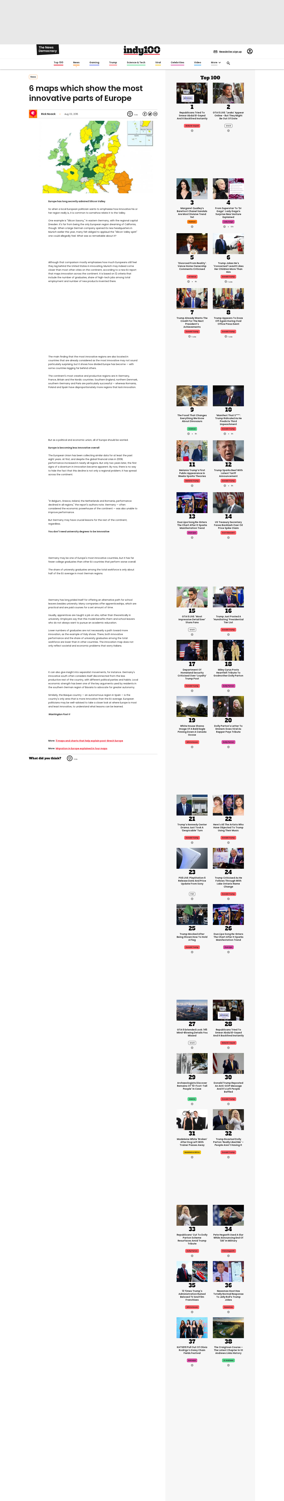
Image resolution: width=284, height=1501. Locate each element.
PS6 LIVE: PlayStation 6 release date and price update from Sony (192, 880)
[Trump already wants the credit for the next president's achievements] (192, 298)
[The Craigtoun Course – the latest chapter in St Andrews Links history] (228, 1327)
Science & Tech (136, 62)
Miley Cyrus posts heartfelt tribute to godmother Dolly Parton (228, 672)
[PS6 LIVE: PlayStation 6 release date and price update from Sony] (192, 858)
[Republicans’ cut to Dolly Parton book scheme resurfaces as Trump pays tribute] (192, 1215)
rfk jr (192, 1456)
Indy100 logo (142, 50)
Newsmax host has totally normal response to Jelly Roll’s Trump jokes (228, 1295)
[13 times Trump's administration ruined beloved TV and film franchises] (192, 1271)
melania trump (192, 481)
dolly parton (228, 686)
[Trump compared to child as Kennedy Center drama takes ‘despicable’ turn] (192, 805)
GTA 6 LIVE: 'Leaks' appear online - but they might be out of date (228, 115)
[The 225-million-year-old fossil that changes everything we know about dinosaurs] (192, 395)
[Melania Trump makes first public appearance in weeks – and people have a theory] (192, 450)
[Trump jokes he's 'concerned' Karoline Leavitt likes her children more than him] (228, 243)
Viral (158, 62)
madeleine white (192, 1152)
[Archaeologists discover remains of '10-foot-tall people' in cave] (192, 1063)
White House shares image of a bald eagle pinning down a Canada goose (192, 730)
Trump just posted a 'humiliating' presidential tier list (228, 619)
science (192, 429)
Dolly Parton (192, 1251)
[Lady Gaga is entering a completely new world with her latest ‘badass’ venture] (228, 188)
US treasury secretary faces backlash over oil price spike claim (228, 525)
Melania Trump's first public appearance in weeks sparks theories (192, 473)
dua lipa (192, 533)
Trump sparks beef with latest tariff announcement (228, 473)
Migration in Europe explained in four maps (81, 748)
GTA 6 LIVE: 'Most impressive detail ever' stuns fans (192, 619)
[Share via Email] (155, 114)
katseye (192, 1360)
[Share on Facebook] (145, 114)
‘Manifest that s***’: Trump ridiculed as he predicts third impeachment (228, 420)
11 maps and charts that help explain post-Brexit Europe (89, 740)
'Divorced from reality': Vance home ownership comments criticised (192, 266)
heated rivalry (228, 1456)
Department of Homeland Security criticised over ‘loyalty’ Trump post (192, 674)
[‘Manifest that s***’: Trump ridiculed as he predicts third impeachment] (228, 395)
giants (192, 1099)
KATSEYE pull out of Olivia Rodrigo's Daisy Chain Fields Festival (192, 1350)
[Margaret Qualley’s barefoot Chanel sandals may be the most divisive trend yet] (192, 188)
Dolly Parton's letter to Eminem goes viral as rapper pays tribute (228, 728)
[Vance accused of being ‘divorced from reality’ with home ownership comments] (192, 243)
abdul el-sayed (192, 126)
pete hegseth (228, 1251)
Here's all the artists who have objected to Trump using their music (228, 827)
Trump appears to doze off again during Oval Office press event (228, 321)
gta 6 (228, 126)
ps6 (192, 894)
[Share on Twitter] (150, 114)
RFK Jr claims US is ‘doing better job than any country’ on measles (192, 1445)
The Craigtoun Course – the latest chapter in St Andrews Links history (228, 1350)
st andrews (228, 1360)
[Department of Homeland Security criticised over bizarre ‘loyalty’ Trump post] (192, 650)
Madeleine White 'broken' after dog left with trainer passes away (192, 1142)
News (76, 62)
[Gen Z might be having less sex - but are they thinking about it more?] (228, 1476)
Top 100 (58, 62)
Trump (113, 62)
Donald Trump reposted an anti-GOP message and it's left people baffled (228, 1087)
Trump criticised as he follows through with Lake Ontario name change (228, 882)
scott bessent (228, 533)
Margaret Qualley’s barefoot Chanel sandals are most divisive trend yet (192, 213)
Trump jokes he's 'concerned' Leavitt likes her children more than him (228, 267)
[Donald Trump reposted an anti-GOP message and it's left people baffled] (228, 1063)
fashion (192, 222)
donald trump (228, 276)
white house (192, 742)
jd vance (192, 276)
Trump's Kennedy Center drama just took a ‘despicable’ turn (192, 827)
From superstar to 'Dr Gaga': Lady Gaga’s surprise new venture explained (228, 213)
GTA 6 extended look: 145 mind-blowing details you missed (192, 1032)
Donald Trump (228, 429)
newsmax (228, 1307)
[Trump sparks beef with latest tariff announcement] (228, 450)
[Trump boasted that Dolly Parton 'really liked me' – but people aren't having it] (228, 1119)
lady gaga (228, 222)
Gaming (94, 62)
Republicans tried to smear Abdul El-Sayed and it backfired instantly (192, 115)
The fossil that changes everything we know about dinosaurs (192, 418)
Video (197, 62)
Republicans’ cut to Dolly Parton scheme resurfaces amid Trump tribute (192, 1239)
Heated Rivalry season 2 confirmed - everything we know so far (228, 1445)
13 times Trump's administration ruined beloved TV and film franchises (192, 1295)
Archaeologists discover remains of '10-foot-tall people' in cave (192, 1085)
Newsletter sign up (230, 51)
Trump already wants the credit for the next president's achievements (192, 322)
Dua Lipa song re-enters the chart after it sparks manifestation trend (192, 525)
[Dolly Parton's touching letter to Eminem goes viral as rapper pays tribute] (228, 706)
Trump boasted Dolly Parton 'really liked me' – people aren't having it (228, 1142)
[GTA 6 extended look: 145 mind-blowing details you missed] (192, 1010)
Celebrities (177, 62)
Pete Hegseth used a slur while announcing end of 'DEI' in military (228, 1237)
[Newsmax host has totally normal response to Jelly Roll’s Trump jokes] (228, 1271)
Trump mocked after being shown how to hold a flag (192, 937)
